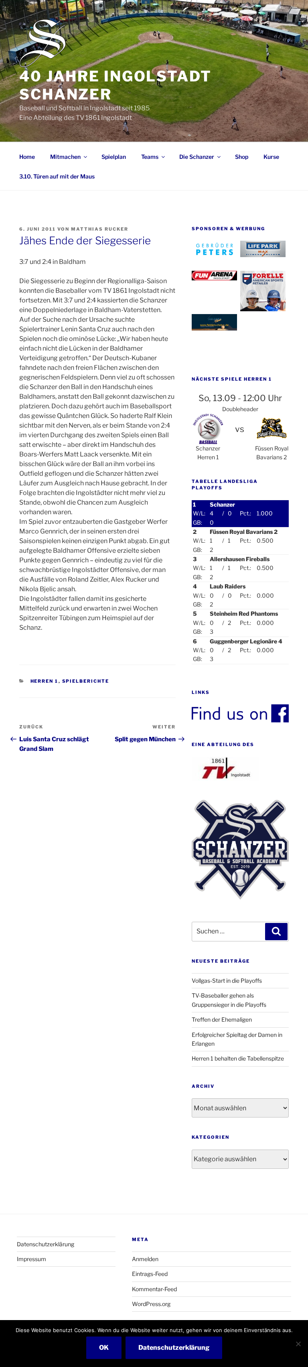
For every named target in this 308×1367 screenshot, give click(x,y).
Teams (149, 156)
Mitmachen (65, 156)
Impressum (31, 1258)
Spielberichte (85, 681)
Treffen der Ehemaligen (222, 1019)
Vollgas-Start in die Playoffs (227, 980)
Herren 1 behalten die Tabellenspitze (238, 1058)
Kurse (271, 156)
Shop (241, 156)
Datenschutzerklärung (45, 1244)
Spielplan (113, 156)
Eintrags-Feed (150, 1273)
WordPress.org (151, 1303)
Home (27, 156)
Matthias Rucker (99, 229)
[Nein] (298, 1344)
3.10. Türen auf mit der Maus (57, 176)
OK (104, 1347)
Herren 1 (44, 681)
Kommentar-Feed (154, 1289)
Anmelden (145, 1258)
